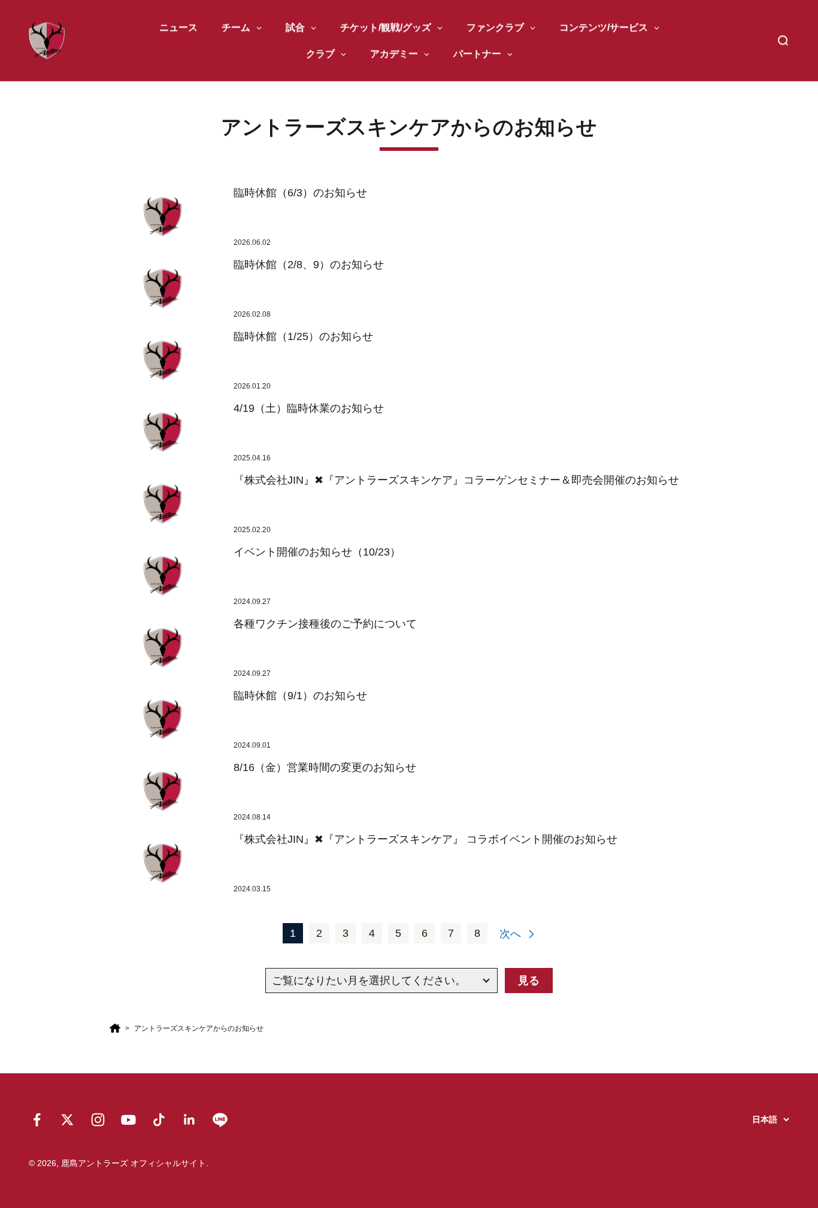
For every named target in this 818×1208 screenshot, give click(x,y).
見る (529, 981)
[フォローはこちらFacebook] (37, 1120)
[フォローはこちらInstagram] (98, 1120)
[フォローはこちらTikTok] (159, 1120)
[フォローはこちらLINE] (220, 1120)
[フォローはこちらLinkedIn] (189, 1120)
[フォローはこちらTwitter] (67, 1120)
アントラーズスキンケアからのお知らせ (198, 1028)
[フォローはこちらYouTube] (128, 1120)
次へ (510, 934)
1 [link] (293, 933)
